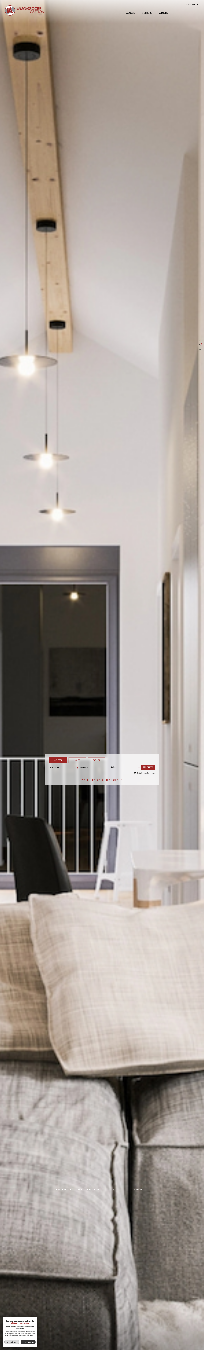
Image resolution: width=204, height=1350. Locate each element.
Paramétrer (11, 1342)
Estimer (96, 760)
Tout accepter (28, 1342)
